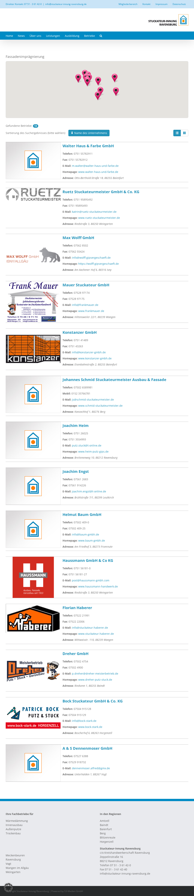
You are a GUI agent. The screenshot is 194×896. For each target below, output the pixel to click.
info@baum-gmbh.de (85, 534)
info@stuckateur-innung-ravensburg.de (66, 4)
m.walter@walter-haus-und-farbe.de (95, 166)
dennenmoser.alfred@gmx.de (91, 768)
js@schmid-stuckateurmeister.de (93, 399)
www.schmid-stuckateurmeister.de (100, 405)
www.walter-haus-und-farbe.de (98, 172)
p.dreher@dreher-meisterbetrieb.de (95, 673)
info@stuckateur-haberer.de (90, 627)
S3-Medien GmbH (73, 891)
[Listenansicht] (177, 133)
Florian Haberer (77, 607)
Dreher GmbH (75, 653)
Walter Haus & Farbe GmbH (88, 145)
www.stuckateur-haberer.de (96, 633)
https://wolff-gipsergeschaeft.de (98, 263)
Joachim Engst (76, 471)
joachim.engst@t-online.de (89, 491)
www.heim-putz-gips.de (93, 451)
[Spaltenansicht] (184, 133)
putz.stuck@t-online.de (86, 445)
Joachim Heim (76, 425)
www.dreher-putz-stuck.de (95, 679)
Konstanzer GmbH (80, 332)
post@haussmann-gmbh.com (90, 580)
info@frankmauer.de (85, 305)
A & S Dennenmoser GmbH (87, 748)
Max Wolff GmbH (78, 237)
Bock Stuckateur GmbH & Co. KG (93, 701)
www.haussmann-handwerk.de (98, 586)
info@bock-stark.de (84, 721)
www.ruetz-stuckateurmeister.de (99, 218)
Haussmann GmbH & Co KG (88, 560)
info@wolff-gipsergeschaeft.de (91, 257)
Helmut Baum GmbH (82, 514)
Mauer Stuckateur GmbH (86, 284)
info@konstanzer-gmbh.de (89, 352)
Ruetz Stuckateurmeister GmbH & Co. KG (101, 191)
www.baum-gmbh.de (91, 540)
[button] (101, 35)
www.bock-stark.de (90, 727)
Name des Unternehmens (90, 133)
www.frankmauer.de (91, 311)
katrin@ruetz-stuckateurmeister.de (94, 211)
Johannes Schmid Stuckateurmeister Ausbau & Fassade (114, 379)
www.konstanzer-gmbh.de (95, 358)
